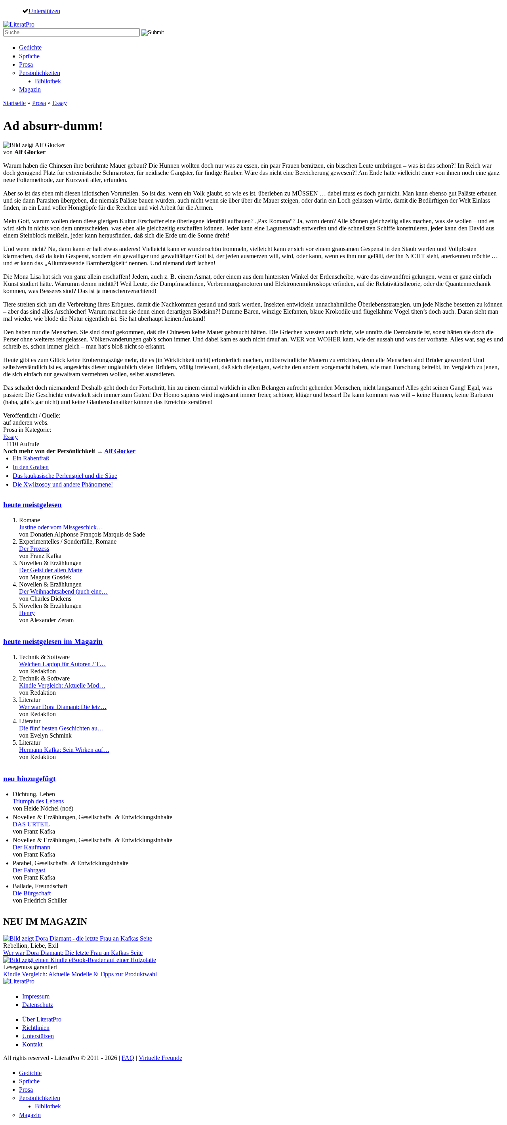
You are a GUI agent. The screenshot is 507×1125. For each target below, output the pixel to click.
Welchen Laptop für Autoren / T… (62, 664)
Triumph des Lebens (38, 801)
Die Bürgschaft (32, 893)
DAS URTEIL (31, 824)
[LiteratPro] (18, 24)
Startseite (14, 103)
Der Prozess (34, 548)
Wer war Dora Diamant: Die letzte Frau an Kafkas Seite (73, 952)
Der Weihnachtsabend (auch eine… (63, 591)
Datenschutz (37, 1004)
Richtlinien (36, 1027)
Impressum (36, 996)
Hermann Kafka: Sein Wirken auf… (64, 749)
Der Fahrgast (29, 870)
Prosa (26, 64)
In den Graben (31, 467)
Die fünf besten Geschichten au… (61, 728)
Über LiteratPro (41, 1019)
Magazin (30, 89)
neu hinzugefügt (29, 778)
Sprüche (29, 56)
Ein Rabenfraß (31, 458)
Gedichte (30, 47)
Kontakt (32, 1044)
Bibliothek (48, 81)
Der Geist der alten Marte (50, 570)
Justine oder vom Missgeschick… (61, 527)
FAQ (128, 1057)
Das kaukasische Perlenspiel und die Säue (65, 475)
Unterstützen (44, 11)
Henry (27, 612)
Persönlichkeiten (39, 72)
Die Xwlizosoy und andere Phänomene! (63, 484)
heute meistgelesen (32, 504)
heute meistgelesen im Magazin (53, 641)
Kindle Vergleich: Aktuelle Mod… (62, 685)
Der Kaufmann (31, 847)
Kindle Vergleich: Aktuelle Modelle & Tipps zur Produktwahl (80, 974)
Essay (59, 103)
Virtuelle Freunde (160, 1057)
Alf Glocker (119, 451)
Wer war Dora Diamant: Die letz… (63, 706)
